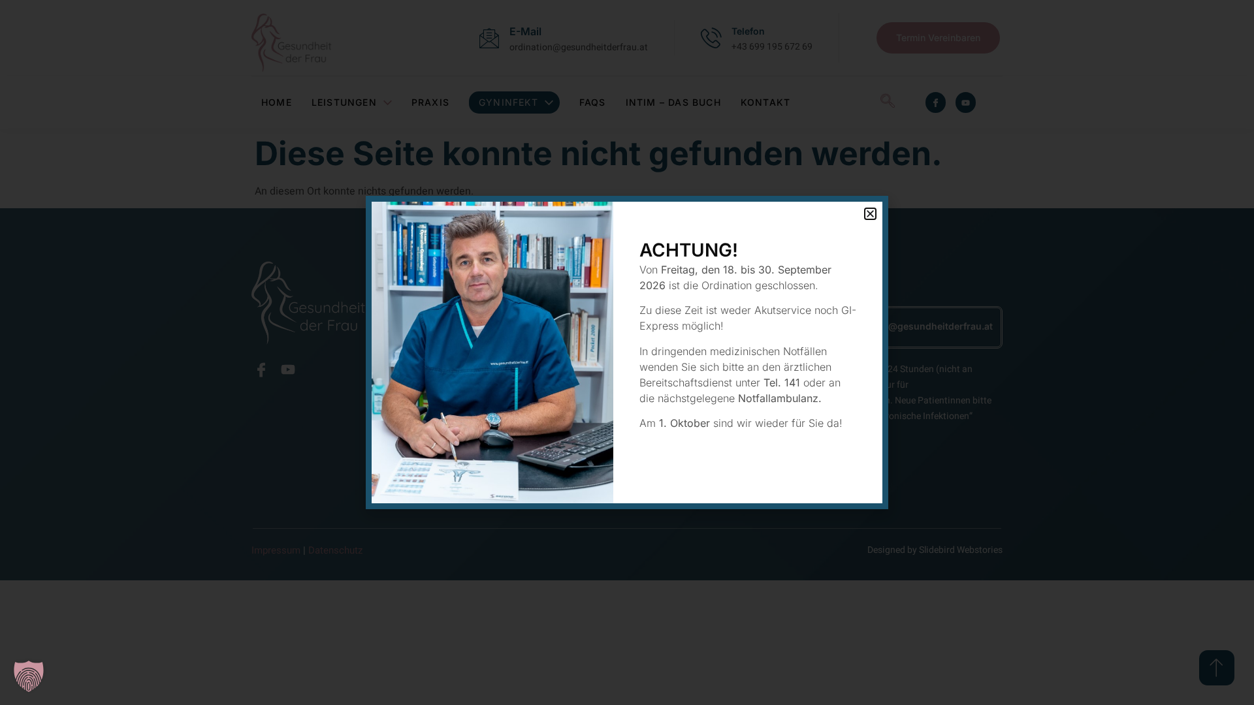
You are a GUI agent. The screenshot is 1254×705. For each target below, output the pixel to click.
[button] (28, 676)
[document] (627, 352)
